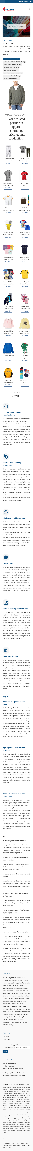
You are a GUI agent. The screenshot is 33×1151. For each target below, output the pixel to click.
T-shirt (6, 1037)
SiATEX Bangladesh (9, 978)
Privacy (13, 1143)
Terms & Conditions (22, 1143)
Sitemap (7, 1143)
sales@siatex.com (25, 1)
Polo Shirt (7, 1040)
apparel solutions (9, 1009)
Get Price (8, 163)
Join (5, 1051)
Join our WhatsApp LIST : (11, 1045)
